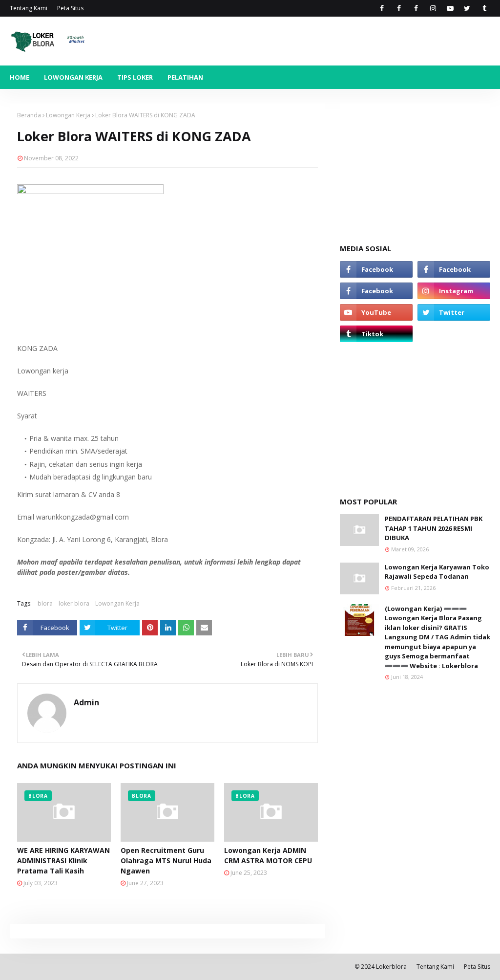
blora (45, 603)
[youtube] (450, 8)
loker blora (74, 603)
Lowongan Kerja (68, 115)
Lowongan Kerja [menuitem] (73, 77)
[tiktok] (484, 8)
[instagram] (433, 8)
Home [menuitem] (19, 77)
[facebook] (381, 8)
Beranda (29, 115)
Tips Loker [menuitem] (135, 77)
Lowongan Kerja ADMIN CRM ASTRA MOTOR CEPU (268, 855)
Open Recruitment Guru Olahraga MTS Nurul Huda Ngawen (166, 860)
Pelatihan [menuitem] (185, 77)
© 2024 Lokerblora (380, 966)
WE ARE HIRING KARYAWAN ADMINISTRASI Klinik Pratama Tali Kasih (63, 860)
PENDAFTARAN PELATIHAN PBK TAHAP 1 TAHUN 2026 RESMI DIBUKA (433, 528)
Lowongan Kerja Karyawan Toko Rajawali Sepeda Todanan (437, 572)
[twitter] (467, 8)
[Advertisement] (415, 165)
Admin (86, 702)
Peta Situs (70, 8)
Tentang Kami (28, 8)
